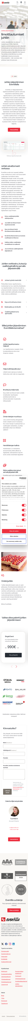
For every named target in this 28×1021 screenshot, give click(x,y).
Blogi (2, 995)
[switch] (24, 510)
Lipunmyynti (4, 984)
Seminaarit (18, 976)
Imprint (3, 1016)
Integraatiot (4, 956)
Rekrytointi (4, 1001)
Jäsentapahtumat (6, 976)
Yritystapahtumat (5, 979)
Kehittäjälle (4, 959)
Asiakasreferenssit (6, 962)
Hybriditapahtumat (6, 982)
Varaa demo (14, 839)
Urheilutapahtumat (20, 978)
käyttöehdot (16, 789)
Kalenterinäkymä (5, 954)
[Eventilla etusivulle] (10, 920)
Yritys (2, 998)
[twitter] (2, 944)
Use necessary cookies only (14, 541)
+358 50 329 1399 (14, 829)
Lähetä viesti (7, 792)
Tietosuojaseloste (10, 1016)
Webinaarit (4, 971)
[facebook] (6, 944)
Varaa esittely (14, 130)
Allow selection (14, 536)
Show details (19, 526)
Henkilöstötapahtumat (21, 981)
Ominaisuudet (5, 951)
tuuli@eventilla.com (14, 827)
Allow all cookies (14, 531)
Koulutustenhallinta (6, 974)
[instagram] (10, 944)
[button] (16, 666)
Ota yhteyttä (13, 655)
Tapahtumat (4, 1003)
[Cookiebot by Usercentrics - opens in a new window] (19, 478)
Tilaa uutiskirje (14, 910)
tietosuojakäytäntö (18, 787)
